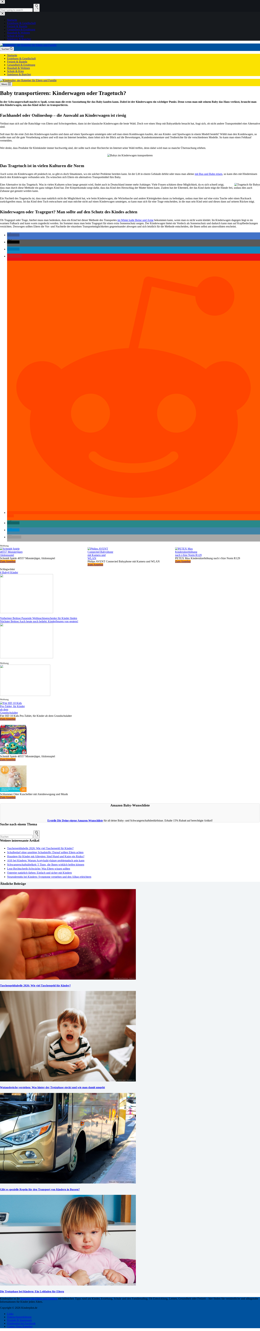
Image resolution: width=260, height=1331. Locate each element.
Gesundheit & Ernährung (21, 64)
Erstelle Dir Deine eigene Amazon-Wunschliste (75, 820)
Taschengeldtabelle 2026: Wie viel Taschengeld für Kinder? (40, 848)
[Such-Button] (36, 835)
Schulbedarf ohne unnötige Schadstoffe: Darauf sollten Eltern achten (45, 852)
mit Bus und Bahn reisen (208, 173)
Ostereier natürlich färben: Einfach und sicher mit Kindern (39, 872)
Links (10, 1313)
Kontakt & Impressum (19, 1320)
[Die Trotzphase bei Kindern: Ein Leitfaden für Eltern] (68, 1284)
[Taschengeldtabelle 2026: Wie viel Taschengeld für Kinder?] (68, 978)
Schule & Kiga (15, 71)
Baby (4, 572)
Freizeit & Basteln (17, 61)
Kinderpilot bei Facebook (21, 1323)
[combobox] (16, 837)
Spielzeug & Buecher (19, 74)
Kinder (13, 572)
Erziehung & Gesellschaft (21, 58)
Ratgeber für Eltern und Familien (39, 1298)
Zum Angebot (8, 561)
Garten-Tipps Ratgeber (20, 1326)
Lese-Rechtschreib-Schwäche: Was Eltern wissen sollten (38, 868)
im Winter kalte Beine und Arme (135, 220)
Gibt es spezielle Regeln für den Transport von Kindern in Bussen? (40, 1189)
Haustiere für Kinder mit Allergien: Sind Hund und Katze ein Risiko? (45, 856)
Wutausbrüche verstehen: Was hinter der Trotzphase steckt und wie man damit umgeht (52, 1087)
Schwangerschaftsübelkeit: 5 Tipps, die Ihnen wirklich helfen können (45, 864)
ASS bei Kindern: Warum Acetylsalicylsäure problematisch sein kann (45, 860)
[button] (13, 234)
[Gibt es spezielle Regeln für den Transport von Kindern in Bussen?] (68, 1182)
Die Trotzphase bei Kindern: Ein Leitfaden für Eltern (32, 1291)
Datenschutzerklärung (19, 1316)
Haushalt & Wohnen (18, 68)
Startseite (12, 55)
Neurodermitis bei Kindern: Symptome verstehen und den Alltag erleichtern (49, 876)
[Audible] (25, 694)
